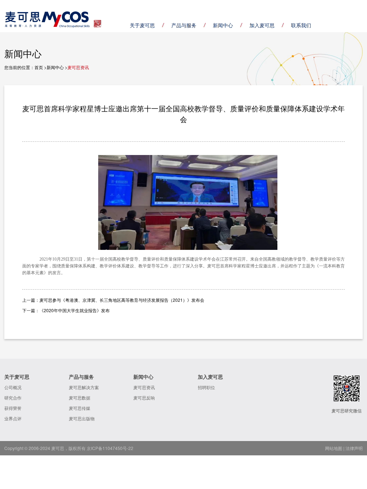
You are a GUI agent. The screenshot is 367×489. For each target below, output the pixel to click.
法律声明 (354, 448)
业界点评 (13, 418)
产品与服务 (183, 25)
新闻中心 (223, 25)
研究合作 (13, 397)
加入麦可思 (262, 25)
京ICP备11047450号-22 (110, 448)
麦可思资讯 (144, 387)
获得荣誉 (13, 408)
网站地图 (333, 448)
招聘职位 (206, 387)
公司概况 (13, 387)
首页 (38, 67)
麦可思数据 (79, 397)
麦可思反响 (144, 397)
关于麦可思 (142, 25)
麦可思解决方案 (84, 387)
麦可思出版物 (82, 418)
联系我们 (301, 25)
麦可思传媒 (79, 408)
